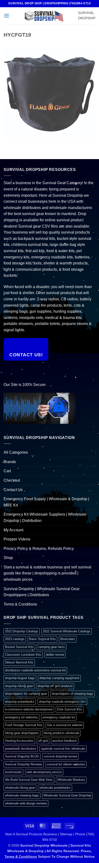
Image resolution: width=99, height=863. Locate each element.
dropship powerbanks (19, 701)
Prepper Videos (17, 539)
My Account (13, 530)
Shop (8, 558)
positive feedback (64, 740)
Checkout (12, 480)
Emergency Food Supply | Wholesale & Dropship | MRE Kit (46, 502)
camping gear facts (51, 647)
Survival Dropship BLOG (22, 756)
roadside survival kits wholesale (63, 748)
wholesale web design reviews (26, 803)
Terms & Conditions (20, 604)
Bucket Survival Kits (19, 647)
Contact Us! (26, 354)
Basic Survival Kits (42, 639)
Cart (7, 471)
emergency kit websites (21, 717)
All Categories (16, 452)
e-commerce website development (29, 709)
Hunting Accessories (19, 740)
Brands (10, 462)
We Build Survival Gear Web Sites (29, 780)
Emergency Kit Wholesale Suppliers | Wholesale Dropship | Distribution (45, 517)
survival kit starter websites (66, 764)
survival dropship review (60, 756)
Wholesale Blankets (71, 780)
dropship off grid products (55, 686)
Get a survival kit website (64, 725)
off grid (43, 740)
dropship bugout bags (20, 678)
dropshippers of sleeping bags (72, 693)
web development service (44, 772)
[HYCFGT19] (49, 93)
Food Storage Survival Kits (24, 725)
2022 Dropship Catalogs (21, 631)
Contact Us (13, 490)
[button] (6, 15)
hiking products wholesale (61, 733)
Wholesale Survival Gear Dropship (67, 795)
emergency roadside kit (59, 717)
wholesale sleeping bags (22, 795)
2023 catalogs (15, 639)
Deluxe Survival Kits (19, 662)
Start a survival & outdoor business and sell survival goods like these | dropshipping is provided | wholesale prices (47, 573)
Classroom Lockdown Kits (23, 654)
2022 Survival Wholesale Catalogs (66, 631)
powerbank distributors (20, 748)
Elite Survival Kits (69, 709)
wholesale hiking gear (20, 787)
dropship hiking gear (19, 686)
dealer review (55, 654)
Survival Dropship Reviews (23, 764)
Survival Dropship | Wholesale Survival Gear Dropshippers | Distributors (42, 592)
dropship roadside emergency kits (62, 701)
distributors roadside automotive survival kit (35, 670)
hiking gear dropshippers (22, 733)
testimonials (13, 772)
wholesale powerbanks (55, 787)
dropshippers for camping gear (26, 693)
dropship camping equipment (59, 678)
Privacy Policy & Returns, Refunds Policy (39, 548)
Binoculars (67, 639)
